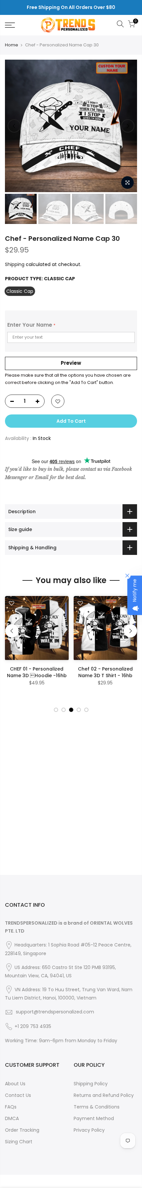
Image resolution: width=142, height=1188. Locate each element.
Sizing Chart (18, 1141)
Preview (71, 362)
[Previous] (14, 126)
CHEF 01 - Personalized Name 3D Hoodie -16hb (37, 672)
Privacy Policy (89, 1130)
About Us (15, 1083)
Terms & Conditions (97, 1107)
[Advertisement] (71, 803)
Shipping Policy (91, 1083)
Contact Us (18, 1095)
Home (11, 45)
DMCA (12, 1118)
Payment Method (94, 1118)
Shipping (14, 264)
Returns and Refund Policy (104, 1095)
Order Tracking (22, 1130)
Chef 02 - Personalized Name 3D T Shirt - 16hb (105, 672)
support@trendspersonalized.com (55, 1011)
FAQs (11, 1107)
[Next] (127, 126)
